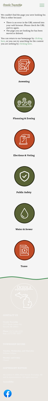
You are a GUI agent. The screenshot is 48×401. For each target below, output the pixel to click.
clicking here (25, 44)
